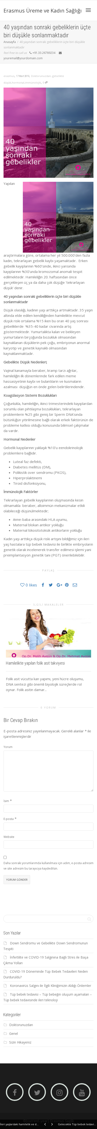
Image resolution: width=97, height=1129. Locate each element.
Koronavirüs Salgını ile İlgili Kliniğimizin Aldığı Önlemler (50, 985)
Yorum (8, 747)
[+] (48, 633)
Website (9, 837)
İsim (6, 801)
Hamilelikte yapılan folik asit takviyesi (35, 663)
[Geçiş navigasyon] (88, 10)
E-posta (9, 819)
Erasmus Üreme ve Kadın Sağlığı (43, 10)
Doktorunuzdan (41, 76)
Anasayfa (10, 42)
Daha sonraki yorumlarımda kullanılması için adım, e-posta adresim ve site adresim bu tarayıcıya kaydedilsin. (48, 865)
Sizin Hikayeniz (20, 1042)
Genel (13, 1033)
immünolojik (33, 82)
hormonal (18, 82)
